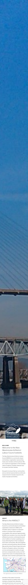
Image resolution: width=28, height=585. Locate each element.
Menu (14, 440)
